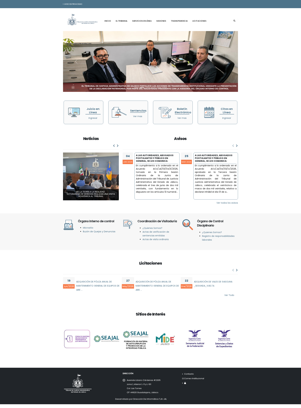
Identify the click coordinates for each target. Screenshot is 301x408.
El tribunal (121, 20)
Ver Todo (229, 295)
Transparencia (179, 20)
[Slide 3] (147, 87)
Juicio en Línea (93, 110)
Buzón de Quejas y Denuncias (99, 231)
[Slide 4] (153, 87)
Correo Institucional (194, 378)
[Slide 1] (136, 87)
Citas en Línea (227, 110)
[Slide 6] (164, 87)
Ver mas (137, 116)
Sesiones (161, 20)
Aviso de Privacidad (73, 4)
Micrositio (88, 227)
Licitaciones (199, 20)
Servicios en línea (141, 20)
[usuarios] (185, 383)
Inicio (107, 20)
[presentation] (114, 145)
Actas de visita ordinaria (156, 239)
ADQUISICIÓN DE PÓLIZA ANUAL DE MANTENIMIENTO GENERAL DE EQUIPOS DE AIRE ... (97, 285)
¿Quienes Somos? (152, 228)
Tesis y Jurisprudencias (79, 43)
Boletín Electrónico (183, 110)
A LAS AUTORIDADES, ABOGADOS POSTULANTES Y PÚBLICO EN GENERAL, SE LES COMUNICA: (154, 158)
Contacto (189, 374)
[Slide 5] (159, 87)
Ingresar (93, 118)
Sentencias (138, 111)
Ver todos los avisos (227, 202)
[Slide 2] (142, 87)
